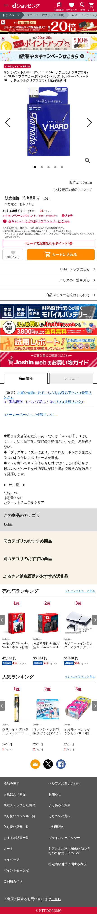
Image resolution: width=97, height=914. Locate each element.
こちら (56, 899)
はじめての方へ (59, 816)
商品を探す (11, 783)
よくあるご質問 (59, 805)
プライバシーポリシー (64, 838)
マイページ (11, 859)
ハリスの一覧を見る (74, 280)
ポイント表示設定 (16, 870)
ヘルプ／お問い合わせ (64, 783)
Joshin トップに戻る (75, 269)
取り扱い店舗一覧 (16, 827)
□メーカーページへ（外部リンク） (30, 414)
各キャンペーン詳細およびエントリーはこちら (39, 221)
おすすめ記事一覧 (16, 838)
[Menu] (6, 6)
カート (8, 848)
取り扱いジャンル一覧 (19, 816)
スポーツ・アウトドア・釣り (46, 15)
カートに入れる (60, 255)
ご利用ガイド (13, 881)
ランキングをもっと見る (80, 591)
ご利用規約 (56, 827)
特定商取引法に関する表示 (67, 864)
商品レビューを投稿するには (68, 295)
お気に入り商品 (15, 794)
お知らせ (54, 794)
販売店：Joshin (80, 182)
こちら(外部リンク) (67, 402)
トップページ (11, 15)
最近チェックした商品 (19, 805)
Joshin (8, 524)
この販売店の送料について (71, 189)
